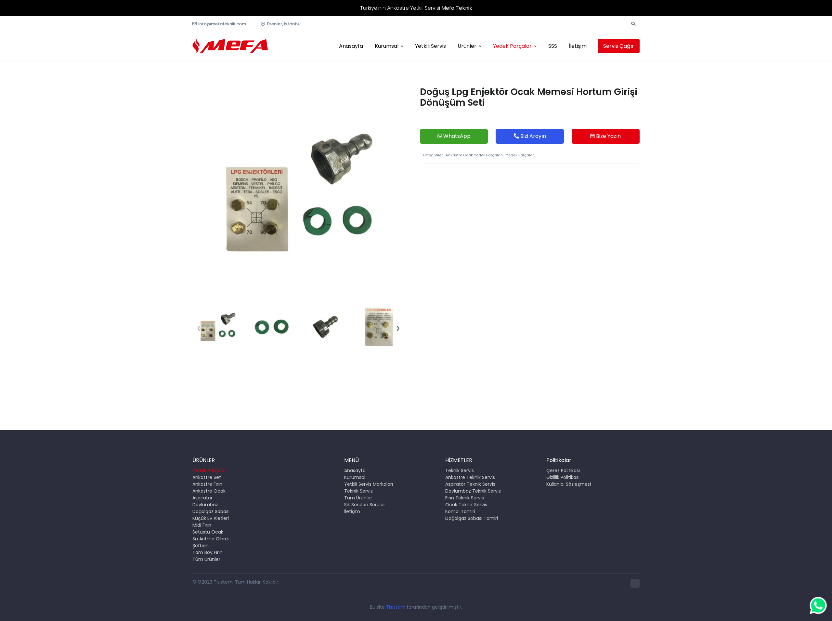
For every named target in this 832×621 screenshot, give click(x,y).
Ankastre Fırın (207, 484)
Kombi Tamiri (460, 511)
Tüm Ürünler (206, 559)
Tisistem (395, 607)
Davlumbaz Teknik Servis (473, 491)
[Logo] (230, 46)
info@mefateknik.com (222, 24)
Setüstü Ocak (207, 532)
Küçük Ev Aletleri (210, 518)
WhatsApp (456, 136)
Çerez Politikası (563, 470)
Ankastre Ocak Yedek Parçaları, (474, 155)
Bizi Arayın (532, 136)
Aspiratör (202, 498)
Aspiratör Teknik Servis (470, 484)
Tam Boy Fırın (207, 552)
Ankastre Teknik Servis (470, 477)
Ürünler (467, 46)
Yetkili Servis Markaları (368, 484)
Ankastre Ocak (209, 491)
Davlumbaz (205, 504)
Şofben (200, 545)
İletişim (578, 46)
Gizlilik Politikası (562, 477)
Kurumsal (386, 46)
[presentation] (199, 328)
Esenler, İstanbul (284, 24)
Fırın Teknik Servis (464, 498)
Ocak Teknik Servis (466, 504)
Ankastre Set (206, 477)
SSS (552, 46)
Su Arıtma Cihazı (210, 538)
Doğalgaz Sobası (210, 511)
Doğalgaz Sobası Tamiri (471, 518)
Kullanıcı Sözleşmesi (568, 484)
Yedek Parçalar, (520, 155)
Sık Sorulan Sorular (364, 504)
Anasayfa (351, 46)
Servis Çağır (618, 46)
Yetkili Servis (430, 46)
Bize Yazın (608, 136)
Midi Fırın (201, 525)
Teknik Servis (358, 491)
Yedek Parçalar (512, 46)
